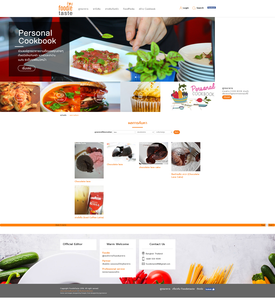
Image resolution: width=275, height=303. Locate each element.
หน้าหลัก (63, 115)
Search (200, 7)
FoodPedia (128, 8)
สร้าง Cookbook (147, 8)
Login (186, 8)
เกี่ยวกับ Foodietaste (183, 289)
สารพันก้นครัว (112, 8)
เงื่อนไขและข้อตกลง (86, 291)
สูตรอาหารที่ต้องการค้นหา (103, 132)
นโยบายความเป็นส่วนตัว (68, 291)
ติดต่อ (200, 289)
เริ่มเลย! (227, 97)
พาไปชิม (97, 8)
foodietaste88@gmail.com (158, 263)
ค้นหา (177, 132)
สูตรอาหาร (83, 8)
